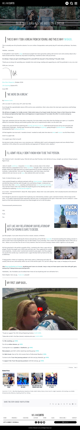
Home (46, 391)
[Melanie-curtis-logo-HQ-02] (38, 414)
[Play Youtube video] (40, 309)
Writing (28, 393)
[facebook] (36, 422)
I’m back (68, 39)
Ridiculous (13, 393)
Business (22, 391)
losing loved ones (19, 129)
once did (48, 239)
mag (20, 54)
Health (35, 391)
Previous (71, 367)
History (43, 391)
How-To (50, 391)
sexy (23, 173)
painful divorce (61, 127)
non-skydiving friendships (44, 185)
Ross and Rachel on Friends (13, 266)
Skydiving (18, 393)
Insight (54, 391)
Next (75, 367)
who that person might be (23, 188)
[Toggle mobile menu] (76, 3)
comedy (17, 185)
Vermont (27, 166)
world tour (15, 166)
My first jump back (7, 247)
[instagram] (39, 422)
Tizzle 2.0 (21, 275)
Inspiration (58, 391)
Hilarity (39, 391)
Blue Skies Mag (16, 391)
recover (60, 132)
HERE (16, 341)
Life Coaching (65, 391)
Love (69, 391)
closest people (38, 181)
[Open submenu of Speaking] (17, 418)
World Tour (23, 393)
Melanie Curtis (8, 100)
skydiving (43, 127)
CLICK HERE (38, 336)
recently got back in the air (35, 125)
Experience (27, 391)
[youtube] (44, 422)
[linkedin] (41, 422)
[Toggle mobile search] (71, 3)
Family (31, 391)
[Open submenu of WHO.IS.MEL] (66, 418)
